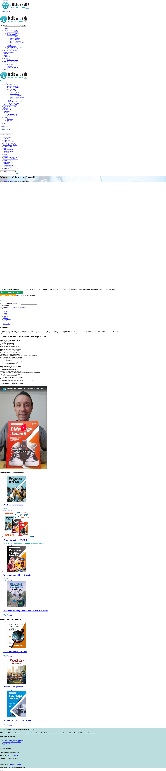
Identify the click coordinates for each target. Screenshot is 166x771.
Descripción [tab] (6, 324)
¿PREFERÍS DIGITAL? (8, 295)
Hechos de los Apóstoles (10, 145)
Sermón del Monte (8, 165)
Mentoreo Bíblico (8, 151)
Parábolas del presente (13, 687)
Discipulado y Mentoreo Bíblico (12, 742)
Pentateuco (6, 152)
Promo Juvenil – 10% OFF (15, 540)
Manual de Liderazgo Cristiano (17, 720)
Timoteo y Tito (7, 168)
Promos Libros (7, 160)
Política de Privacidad (15, 764)
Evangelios (6, 140)
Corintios (5, 138)
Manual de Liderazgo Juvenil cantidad (10, 303)
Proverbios (6, 163)
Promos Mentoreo (8, 162)
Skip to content (4, 0)
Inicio (1, 181)
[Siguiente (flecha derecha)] (2, 770)
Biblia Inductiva (7, 137)
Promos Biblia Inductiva (10, 157)
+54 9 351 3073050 (12, 755)
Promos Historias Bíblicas (10, 159)
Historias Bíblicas (8, 146)
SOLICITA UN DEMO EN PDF (12, 292)
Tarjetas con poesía (8, 166)
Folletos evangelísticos (9, 142)
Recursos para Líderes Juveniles (17, 575)
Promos (5, 156)
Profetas (5, 154)
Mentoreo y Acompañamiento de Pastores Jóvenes (25, 610)
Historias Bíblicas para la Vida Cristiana (14, 740)
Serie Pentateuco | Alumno (15, 651)
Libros (5, 148)
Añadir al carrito (5, 305)
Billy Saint (24, 307)
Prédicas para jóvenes (13, 505)
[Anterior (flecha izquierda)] (0, 770)
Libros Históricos (8, 149)
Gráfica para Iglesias (9, 143)
